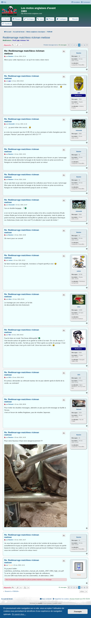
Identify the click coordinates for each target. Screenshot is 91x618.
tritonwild (79, 130)
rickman (23, 40)
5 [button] (81, 45)
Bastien (78, 53)
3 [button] (76, 45)
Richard (78, 409)
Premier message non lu (51, 45)
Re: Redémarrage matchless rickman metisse (24, 52)
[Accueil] (11, 10)
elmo (78, 307)
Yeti (27, 40)
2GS (78, 374)
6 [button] (84, 45)
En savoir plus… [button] (19, 614)
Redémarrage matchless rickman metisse (26, 37)
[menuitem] (3, 2)
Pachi (14, 40)
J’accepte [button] (78, 611)
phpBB (40, 603)
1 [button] (71, 45)
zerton (79, 271)
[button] (69, 45)
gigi (18, 40)
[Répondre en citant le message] (63, 51)
